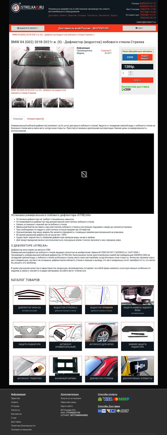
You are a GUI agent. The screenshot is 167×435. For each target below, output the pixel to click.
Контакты (92, 15)
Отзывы (82, 15)
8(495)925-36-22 (148, 6)
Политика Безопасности (23, 425)
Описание (18, 119)
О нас (13, 418)
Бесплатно (104, 15)
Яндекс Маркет (145, 57)
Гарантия (72, 15)
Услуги (114, 15)
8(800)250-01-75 (148, 3)
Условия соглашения (21, 429)
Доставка (53, 15)
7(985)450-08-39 (148, 18)
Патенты (15, 410)
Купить (137, 80)
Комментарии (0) (35, 119)
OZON (130, 57)
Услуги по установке (71, 398)
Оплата (62, 15)
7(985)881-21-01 (148, 15)
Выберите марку (28, 28)
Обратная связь (68, 402)
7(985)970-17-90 (148, 9)
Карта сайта (67, 406)
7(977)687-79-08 (148, 12)
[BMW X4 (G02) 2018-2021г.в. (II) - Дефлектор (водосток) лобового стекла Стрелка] (19, 102)
